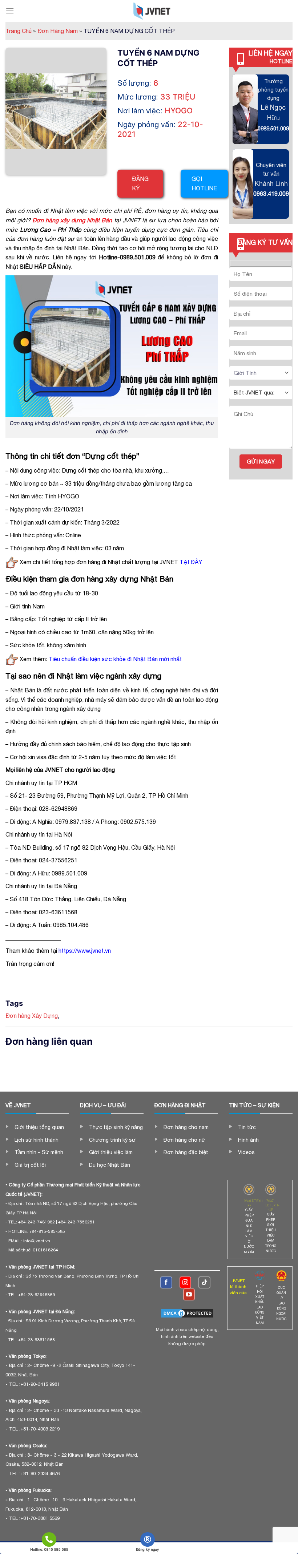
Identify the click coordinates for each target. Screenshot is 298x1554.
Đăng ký (140, 183)
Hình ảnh (248, 1140)
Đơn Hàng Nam (59, 31)
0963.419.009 (271, 193)
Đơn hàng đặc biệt (186, 1152)
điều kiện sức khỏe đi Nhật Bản (118, 659)
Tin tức (247, 1127)
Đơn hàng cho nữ (184, 1140)
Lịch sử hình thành (37, 1140)
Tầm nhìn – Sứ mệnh (39, 1152)
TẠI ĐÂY (191, 562)
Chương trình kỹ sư (112, 1140)
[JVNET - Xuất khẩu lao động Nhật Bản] (151, 11)
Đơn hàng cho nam (186, 1127)
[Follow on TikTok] (204, 1282)
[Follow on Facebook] (166, 1282)
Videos (246, 1152)
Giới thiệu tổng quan (39, 1127)
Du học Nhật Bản (109, 1165)
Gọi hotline (204, 183)
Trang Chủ (20, 31)
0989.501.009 (273, 128)
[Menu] (9, 11)
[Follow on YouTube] (189, 1294)
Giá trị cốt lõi (30, 1165)
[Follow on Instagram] (186, 1282)
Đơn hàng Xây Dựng (31, 1015)
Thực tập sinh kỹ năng (116, 1127)
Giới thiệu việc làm (111, 1152)
